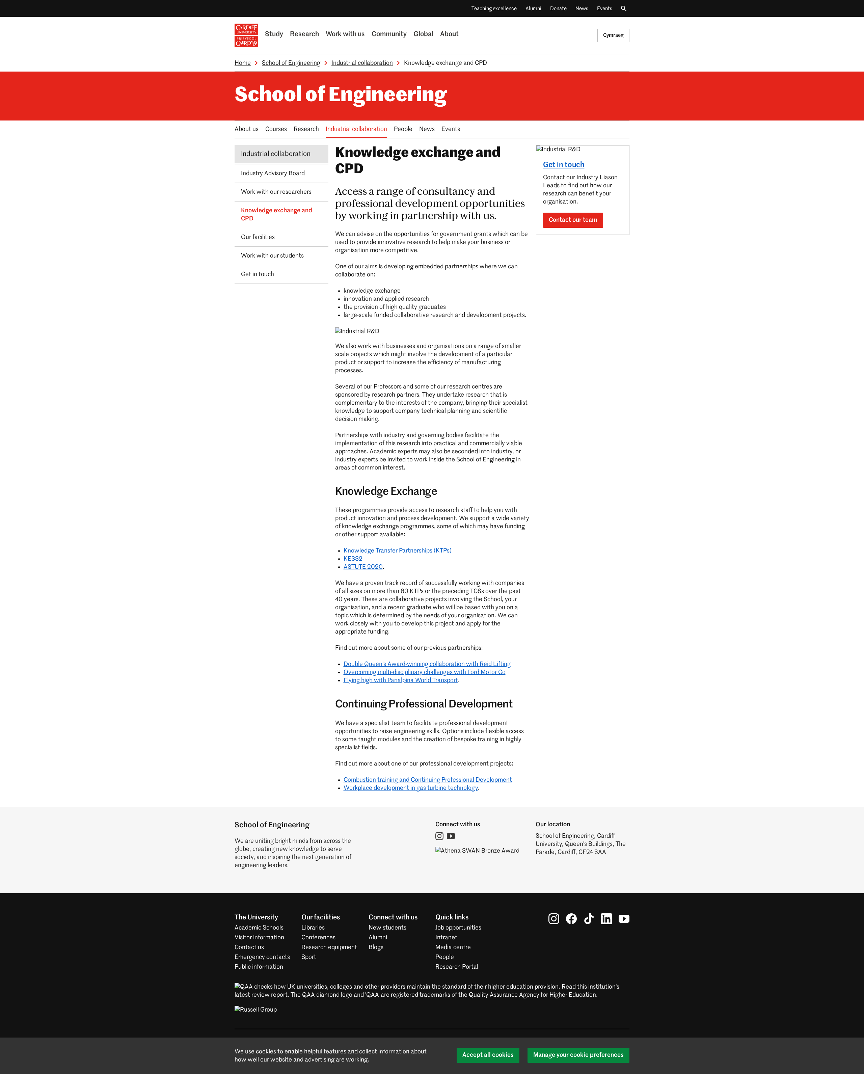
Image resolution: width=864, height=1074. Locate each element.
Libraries (313, 928)
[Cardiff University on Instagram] (553, 919)
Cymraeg (613, 35)
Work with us (345, 34)
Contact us (249, 947)
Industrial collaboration (362, 63)
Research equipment (329, 947)
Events (604, 8)
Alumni (533, 8)
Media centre (453, 947)
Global (423, 34)
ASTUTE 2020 (363, 567)
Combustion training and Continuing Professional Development (428, 780)
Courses (276, 129)
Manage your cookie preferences (578, 1055)
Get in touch (564, 165)
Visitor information (259, 938)
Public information (259, 967)
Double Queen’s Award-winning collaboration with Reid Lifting (427, 664)
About (449, 34)
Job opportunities (458, 928)
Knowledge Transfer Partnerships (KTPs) (398, 551)
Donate (558, 8)
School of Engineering (291, 63)
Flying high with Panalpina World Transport (401, 680)
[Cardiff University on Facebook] (571, 919)
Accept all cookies (488, 1055)
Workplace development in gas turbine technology (411, 788)
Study (274, 34)
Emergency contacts (262, 957)
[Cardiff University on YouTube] (624, 919)
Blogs (376, 947)
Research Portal (456, 967)
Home (243, 63)
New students (387, 928)
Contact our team (573, 220)
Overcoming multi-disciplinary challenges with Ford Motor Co (425, 672)
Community (389, 34)
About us (247, 129)
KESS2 (353, 559)
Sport (308, 957)
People (403, 129)
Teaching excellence (494, 8)
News (581, 8)
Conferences (318, 938)
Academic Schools (259, 928)
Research (304, 34)
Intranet (446, 938)
